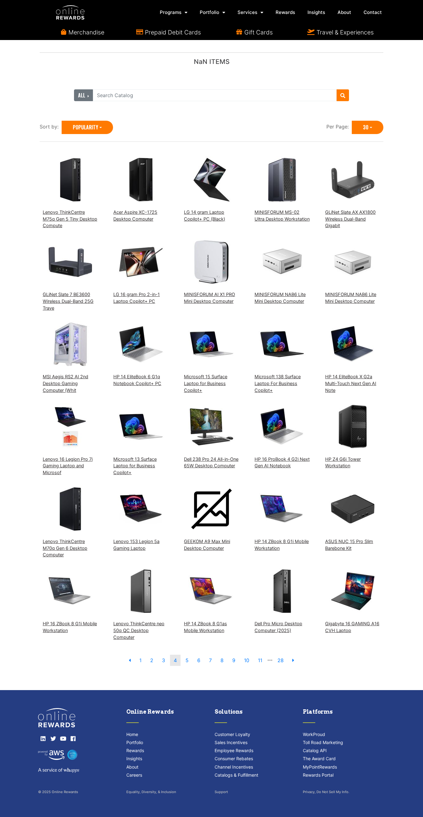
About (344, 12)
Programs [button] (170, 12)
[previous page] (129, 660)
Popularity (85, 127)
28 (280, 660)
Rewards (285, 12)
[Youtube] (63, 738)
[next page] (293, 660)
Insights (316, 12)
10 (246, 660)
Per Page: (339, 126)
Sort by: (51, 126)
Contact (373, 12)
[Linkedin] (43, 738)
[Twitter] (53, 738)
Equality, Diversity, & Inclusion (151, 792)
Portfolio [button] (209, 12)
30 (365, 127)
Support (221, 792)
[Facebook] (73, 738)
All (82, 95)
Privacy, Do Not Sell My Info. (326, 792)
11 (260, 660)
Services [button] (247, 12)
